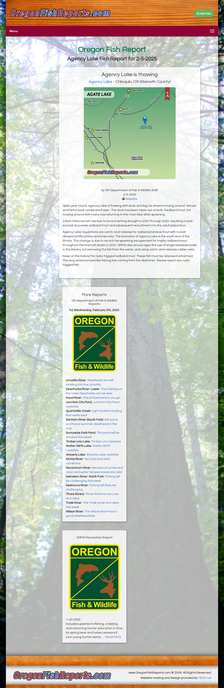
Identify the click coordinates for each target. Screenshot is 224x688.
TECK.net (205, 677)
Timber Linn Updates (106, 441)
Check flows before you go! (101, 397)
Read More (113, 637)
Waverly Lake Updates (102, 454)
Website (131, 199)
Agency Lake (100, 82)
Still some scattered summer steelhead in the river (92, 424)
